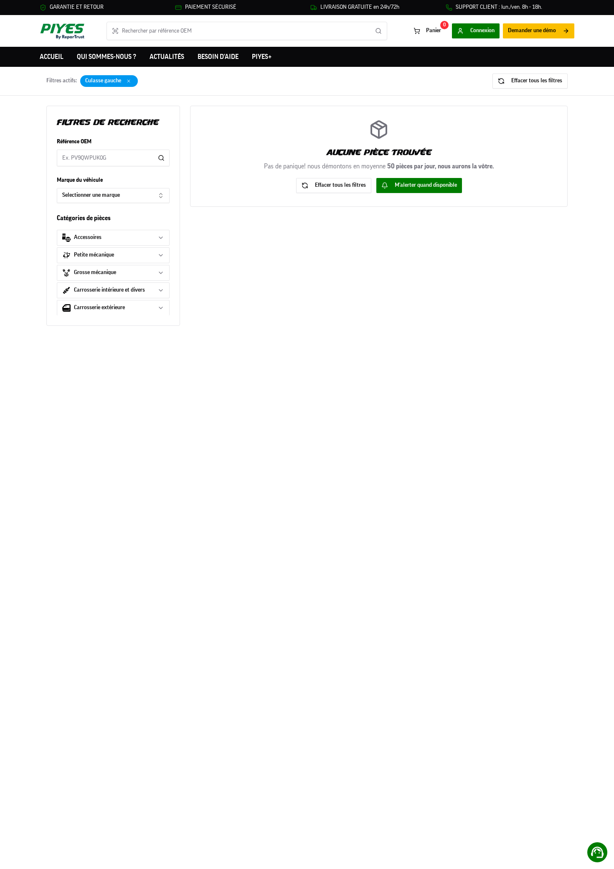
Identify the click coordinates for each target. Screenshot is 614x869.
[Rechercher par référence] (161, 158)
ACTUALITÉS (167, 56)
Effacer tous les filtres (536, 81)
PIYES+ (262, 56)
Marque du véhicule (80, 180)
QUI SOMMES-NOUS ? (106, 56)
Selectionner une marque (91, 195)
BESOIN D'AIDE (218, 56)
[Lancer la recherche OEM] (378, 31)
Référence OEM (74, 142)
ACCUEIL (51, 56)
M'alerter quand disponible (426, 185)
